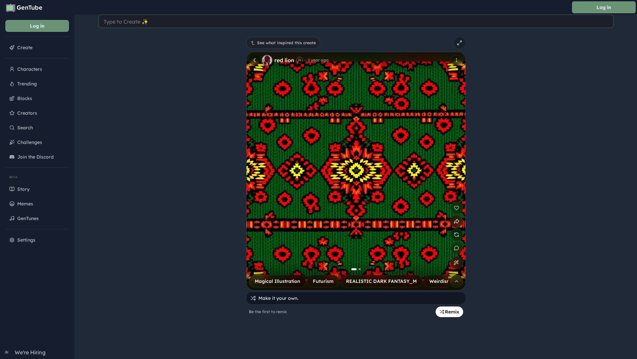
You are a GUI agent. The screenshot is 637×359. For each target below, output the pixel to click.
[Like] (456, 208)
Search (25, 128)
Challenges (29, 142)
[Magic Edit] (456, 262)
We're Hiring (25, 352)
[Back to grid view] (254, 60)
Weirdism (440, 281)
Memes (25, 204)
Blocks (24, 98)
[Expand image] (459, 43)
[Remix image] (456, 234)
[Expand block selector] (456, 281)
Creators (27, 113)
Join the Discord (35, 157)
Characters (29, 69)
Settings (26, 240)
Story (23, 189)
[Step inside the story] (456, 248)
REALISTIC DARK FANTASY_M (381, 281)
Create (25, 48)
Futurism (323, 281)
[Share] (456, 221)
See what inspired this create (286, 42)
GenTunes (28, 218)
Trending (27, 84)
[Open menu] (456, 60)
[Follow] (299, 60)
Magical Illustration (277, 281)
